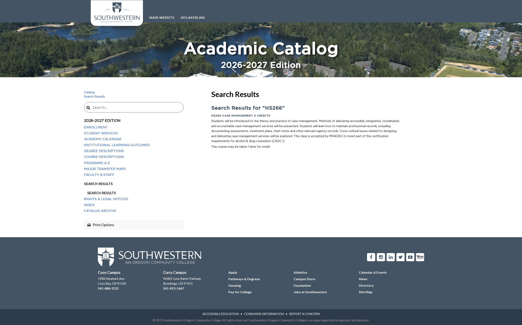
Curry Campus (174, 272)
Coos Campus (109, 272)
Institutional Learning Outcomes (117, 145)
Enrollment (96, 127)
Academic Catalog (261, 55)
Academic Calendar (102, 139)
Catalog (89, 92)
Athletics (300, 272)
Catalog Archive (100, 211)
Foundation (302, 285)
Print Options (103, 225)
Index (89, 205)
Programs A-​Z (97, 163)
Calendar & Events (373, 272)
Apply (232, 272)
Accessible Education (220, 314)
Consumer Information (264, 314)
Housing (234, 285)
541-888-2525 (108, 288)
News (363, 279)
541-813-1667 (173, 288)
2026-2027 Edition (102, 121)
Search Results (94, 96)
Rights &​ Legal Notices (106, 199)
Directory (366, 285)
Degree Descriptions (104, 151)
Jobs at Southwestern (310, 292)
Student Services (101, 133)
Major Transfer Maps (105, 169)
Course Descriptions (104, 157)
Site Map (365, 292)
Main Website (162, 17)
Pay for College (240, 292)
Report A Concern (304, 314)
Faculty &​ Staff (99, 174)
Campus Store (304, 279)
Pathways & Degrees (244, 279)
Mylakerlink (193, 17)
